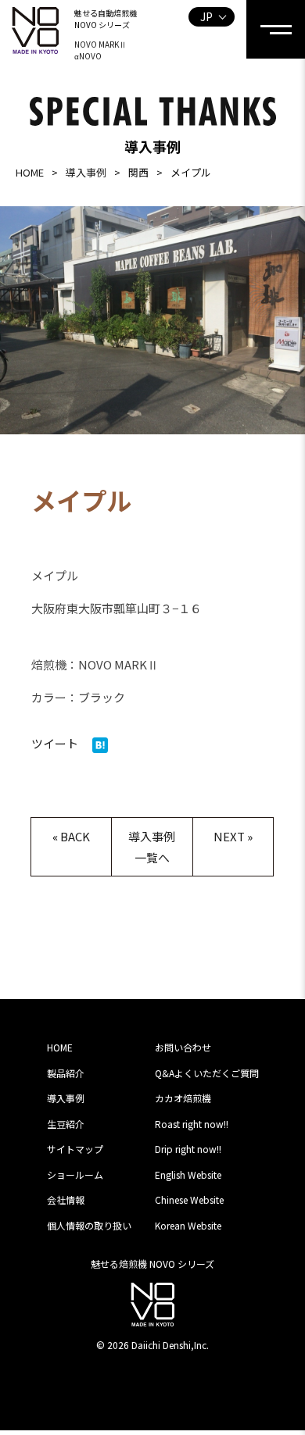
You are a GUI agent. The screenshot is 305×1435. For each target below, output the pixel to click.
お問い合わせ (183, 1047)
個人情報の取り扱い (89, 1225)
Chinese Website (189, 1199)
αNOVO (88, 56)
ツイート (54, 743)
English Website (188, 1174)
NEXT (229, 836)
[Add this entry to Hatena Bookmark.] (100, 743)
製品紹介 (65, 1073)
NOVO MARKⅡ (100, 44)
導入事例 (86, 172)
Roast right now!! (191, 1123)
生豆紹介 (65, 1123)
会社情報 (65, 1199)
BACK (75, 836)
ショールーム (75, 1174)
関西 (138, 172)
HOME (30, 172)
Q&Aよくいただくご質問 (207, 1073)
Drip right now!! (188, 1148)
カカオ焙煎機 (183, 1098)
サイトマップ (75, 1148)
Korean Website (188, 1225)
